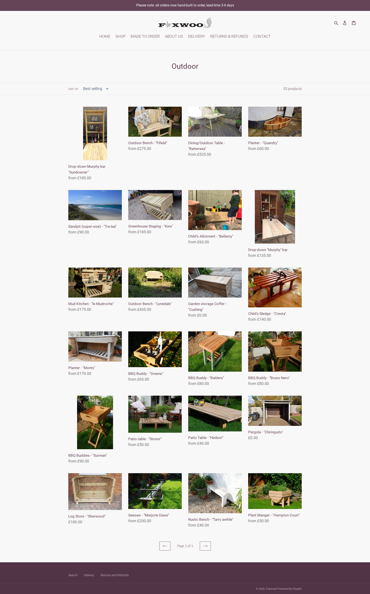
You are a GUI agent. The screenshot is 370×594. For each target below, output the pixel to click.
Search (73, 575)
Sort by (73, 89)
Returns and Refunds (115, 575)
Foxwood (271, 588)
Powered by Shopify (290, 588)
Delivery (89, 575)
